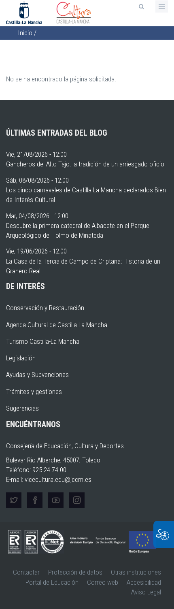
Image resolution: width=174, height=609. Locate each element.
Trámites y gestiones (34, 392)
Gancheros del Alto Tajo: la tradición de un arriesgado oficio (85, 164)
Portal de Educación (52, 582)
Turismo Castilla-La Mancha (42, 341)
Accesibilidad (144, 582)
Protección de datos (75, 572)
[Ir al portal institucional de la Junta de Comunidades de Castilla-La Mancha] (25, 12)
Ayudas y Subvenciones (37, 375)
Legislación (21, 358)
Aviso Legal (146, 592)
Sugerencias (22, 408)
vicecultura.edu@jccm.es (58, 479)
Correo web (102, 582)
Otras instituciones (136, 572)
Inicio (25, 33)
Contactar (26, 572)
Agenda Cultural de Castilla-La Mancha (56, 325)
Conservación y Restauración (45, 308)
